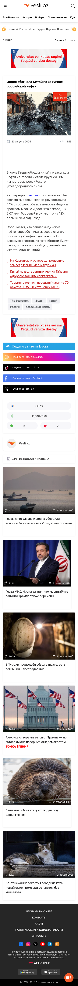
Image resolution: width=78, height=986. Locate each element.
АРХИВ (39, 923)
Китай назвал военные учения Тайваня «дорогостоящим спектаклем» (39, 274)
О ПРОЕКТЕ (39, 935)
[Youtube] (42, 944)
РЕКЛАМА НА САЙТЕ (39, 911)
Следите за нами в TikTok (25, 367)
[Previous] (4, 29)
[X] (35, 944)
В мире (39, 17)
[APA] (39, 963)
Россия (15, 307)
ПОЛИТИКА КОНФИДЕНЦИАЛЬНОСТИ (39, 929)
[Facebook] (21, 944)
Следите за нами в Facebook (27, 378)
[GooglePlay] (27, 972)
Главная (59, 40)
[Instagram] (28, 944)
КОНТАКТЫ (39, 917)
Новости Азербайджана (21, 29)
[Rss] (57, 944)
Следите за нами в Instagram (27, 357)
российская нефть (38, 307)
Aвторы (27, 17)
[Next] (74, 29)
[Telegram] (50, 944)
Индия (39, 300)
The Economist (19, 300)
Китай (53, 300)
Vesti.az (32, 195)
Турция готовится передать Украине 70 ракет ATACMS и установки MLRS (39, 285)
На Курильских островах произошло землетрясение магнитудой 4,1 (37, 263)
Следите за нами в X (23, 389)
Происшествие (57, 17)
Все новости (11, 17)
